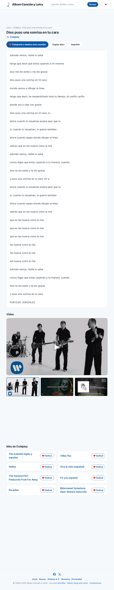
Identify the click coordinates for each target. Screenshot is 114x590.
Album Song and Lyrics (77, 583)
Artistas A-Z (53, 579)
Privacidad (77, 579)
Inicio (8, 28)
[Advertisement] (57, 17)
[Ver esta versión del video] (22, 386)
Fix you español (69, 477)
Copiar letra (58, 44)
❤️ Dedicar (47, 456)
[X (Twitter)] (59, 574)
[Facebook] (54, 574)
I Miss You (65, 455)
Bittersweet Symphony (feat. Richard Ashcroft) (73, 490)
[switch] (104, 4)
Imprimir (75, 44)
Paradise (14, 490)
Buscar (42, 579)
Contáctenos (95, 583)
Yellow (12, 466)
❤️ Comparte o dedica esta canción (27, 44)
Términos (65, 579)
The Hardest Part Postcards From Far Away (23, 477)
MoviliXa (61, 583)
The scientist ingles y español (20, 456)
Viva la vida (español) (72, 466)
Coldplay (17, 28)
